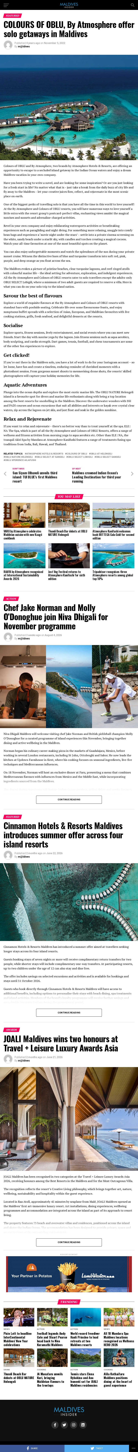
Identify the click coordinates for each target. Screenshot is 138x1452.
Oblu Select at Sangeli (50, 457)
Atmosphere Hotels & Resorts (44, 454)
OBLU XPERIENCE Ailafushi (20, 460)
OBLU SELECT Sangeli (108, 457)
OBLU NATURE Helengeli (19, 457)
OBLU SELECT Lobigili (80, 457)
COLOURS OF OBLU (76, 454)
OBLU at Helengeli (101, 454)
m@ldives (24, 46)
